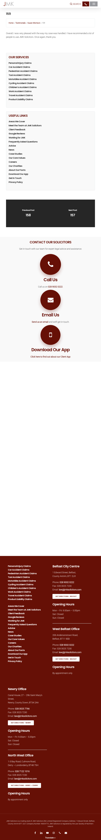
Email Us (50, 315)
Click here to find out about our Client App (50, 356)
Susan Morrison (33, 23)
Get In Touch (15, 178)
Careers (13, 161)
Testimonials (20, 23)
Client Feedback (17, 129)
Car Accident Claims (19, 67)
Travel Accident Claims (21, 95)
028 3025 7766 (22, 708)
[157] (72, 213)
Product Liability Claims (21, 99)
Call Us (51, 280)
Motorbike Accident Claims (22, 79)
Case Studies (15, 153)
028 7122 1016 (22, 771)
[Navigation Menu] (94, 4)
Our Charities (15, 165)
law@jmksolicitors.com (70, 589)
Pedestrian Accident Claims (23, 71)
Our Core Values (17, 157)
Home (11, 23)
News (11, 149)
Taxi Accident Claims (19, 75)
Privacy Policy (16, 182)
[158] (28, 213)
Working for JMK (17, 137)
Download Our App (18, 174)
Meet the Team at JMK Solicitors (25, 125)
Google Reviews (17, 133)
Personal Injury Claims (20, 62)
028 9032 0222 (55, 286)
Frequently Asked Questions (23, 141)
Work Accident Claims (20, 91)
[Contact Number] (86, 4)
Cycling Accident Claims (21, 83)
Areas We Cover (17, 121)
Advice (12, 145)
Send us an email (40, 322)
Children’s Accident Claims (22, 87)
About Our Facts (17, 170)
